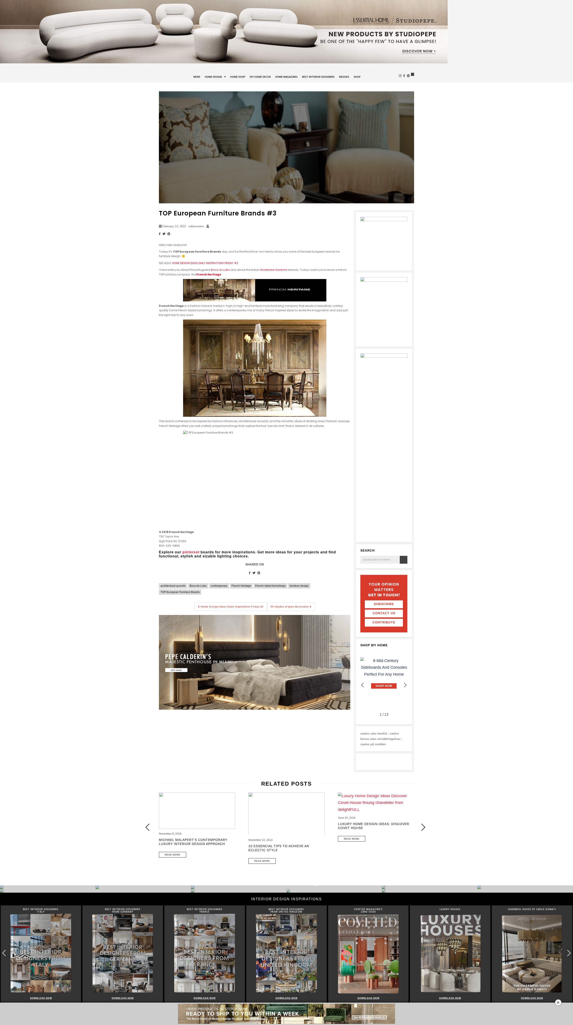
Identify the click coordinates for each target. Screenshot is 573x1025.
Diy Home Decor (260, 76)
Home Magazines (286, 76)
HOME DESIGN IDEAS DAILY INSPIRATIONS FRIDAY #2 (205, 263)
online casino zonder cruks (379, 760)
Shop (357, 76)
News (196, 76)
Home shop (237, 76)
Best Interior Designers (318, 76)
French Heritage (208, 274)
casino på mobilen (373, 744)
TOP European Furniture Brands (180, 592)
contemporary (219, 585)
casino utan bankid (373, 733)
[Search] (403, 560)
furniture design (299, 585)
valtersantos (196, 226)
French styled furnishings (270, 585)
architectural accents (173, 585)
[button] (405, 685)
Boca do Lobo (220, 270)
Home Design (213, 76)
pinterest (190, 552)
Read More (172, 854)
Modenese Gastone (273, 270)
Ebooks (344, 76)
